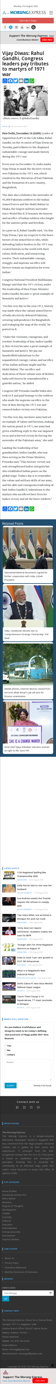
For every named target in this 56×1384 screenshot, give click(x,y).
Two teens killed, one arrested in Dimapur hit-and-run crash (34, 917)
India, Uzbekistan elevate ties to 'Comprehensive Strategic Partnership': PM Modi (26, 634)
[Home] (25, 12)
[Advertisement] (21, 778)
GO (5, 1298)
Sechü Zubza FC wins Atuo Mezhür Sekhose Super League (35, 985)
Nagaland (22, 880)
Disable (6, 1213)
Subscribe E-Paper (28, 20)
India (4, 127)
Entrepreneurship (11, 1231)
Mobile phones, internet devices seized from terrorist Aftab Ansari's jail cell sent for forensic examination (27, 692)
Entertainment (25, 893)
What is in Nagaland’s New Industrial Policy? (31, 972)
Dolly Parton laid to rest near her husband (34, 887)
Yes (9, 1045)
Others (11, 1054)
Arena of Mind (9, 1191)
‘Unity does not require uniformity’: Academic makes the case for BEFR (34, 932)
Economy (7, 1216)
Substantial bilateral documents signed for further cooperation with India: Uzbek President (25, 576)
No (8, 1050)
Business (21, 965)
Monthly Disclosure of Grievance (21, 1271)
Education (7, 1224)
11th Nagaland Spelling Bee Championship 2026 (31, 874)
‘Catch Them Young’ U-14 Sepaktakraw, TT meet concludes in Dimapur (34, 1000)
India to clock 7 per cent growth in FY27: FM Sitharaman (35, 959)
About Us (9, 1258)
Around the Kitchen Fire (14, 1194)
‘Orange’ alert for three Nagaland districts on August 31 (35, 946)
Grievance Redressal (15, 1267)
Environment (8, 1235)
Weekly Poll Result (42, 1085)
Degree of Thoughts (12, 1205)
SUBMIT (11, 1085)
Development (9, 1209)
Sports (21, 991)
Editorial (6, 1220)
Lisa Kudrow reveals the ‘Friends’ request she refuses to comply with (34, 902)
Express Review (10, 1239)
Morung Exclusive (26, 978)
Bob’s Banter (9, 1198)
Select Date (8, 1287)
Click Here (47, 39)
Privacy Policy (12, 1262)
